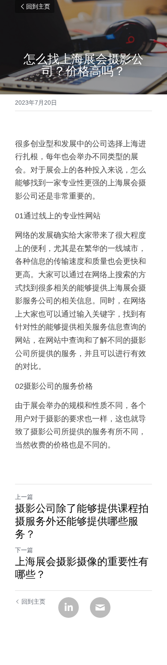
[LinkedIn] (68, 607)
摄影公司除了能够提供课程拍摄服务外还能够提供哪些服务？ (82, 521)
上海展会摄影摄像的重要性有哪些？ (82, 568)
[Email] (100, 607)
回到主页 (38, 6)
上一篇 (24, 496)
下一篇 (24, 550)
